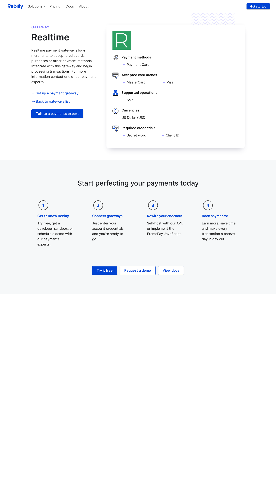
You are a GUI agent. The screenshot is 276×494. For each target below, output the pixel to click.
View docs (171, 270)
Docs (70, 6)
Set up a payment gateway (57, 93)
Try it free (105, 270)
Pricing (55, 6)
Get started (258, 6)
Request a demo (137, 270)
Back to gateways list (53, 101)
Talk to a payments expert (57, 114)
